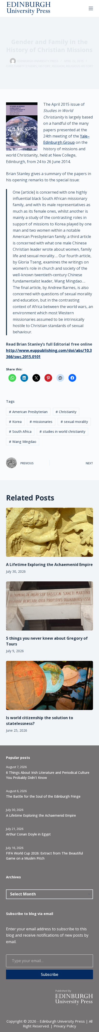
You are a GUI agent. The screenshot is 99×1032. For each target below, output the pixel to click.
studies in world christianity (62, 431)
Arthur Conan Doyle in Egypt (28, 834)
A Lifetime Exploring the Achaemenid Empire (49, 564)
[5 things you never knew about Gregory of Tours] (49, 606)
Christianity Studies (21, 66)
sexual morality (74, 421)
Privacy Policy (65, 1026)
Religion (58, 66)
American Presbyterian (28, 411)
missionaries (41, 421)
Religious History (79, 66)
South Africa (20, 431)
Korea (15, 421)
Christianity (66, 411)
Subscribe (49, 974)
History (44, 66)
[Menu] (91, 8)
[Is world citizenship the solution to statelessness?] (49, 685)
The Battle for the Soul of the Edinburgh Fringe (43, 796)
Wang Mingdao (22, 441)
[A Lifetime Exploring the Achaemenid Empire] (49, 532)
